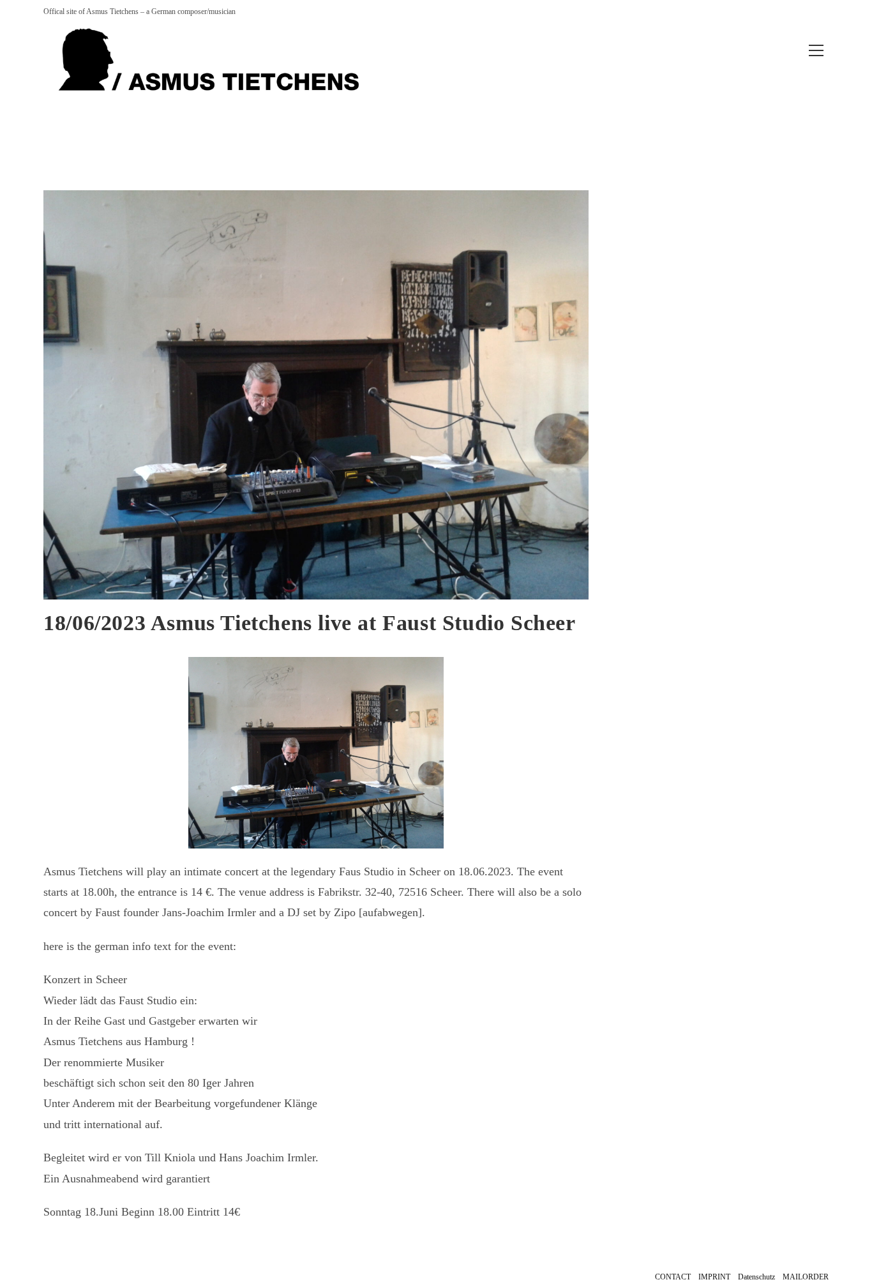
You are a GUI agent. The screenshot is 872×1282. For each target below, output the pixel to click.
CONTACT (673, 1276)
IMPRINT (714, 1276)
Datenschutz (756, 1276)
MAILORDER (806, 1276)
